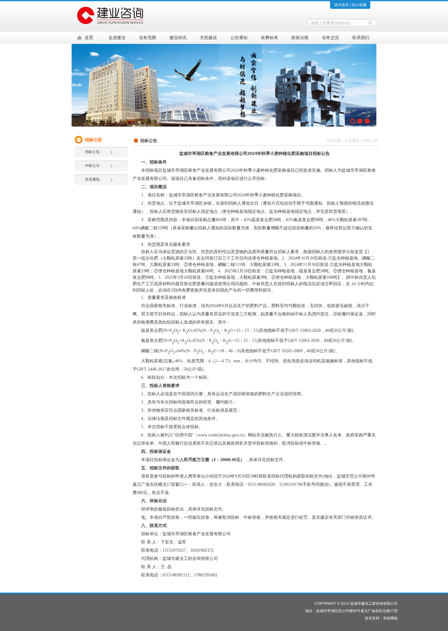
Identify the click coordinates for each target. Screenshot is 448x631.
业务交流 (330, 37)
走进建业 (117, 37)
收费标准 (269, 37)
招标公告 (92, 152)
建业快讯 (178, 37)
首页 (89, 37)
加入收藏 (359, 5)
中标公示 (92, 165)
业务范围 (147, 37)
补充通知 (92, 179)
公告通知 (238, 37)
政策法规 (299, 37)
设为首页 (341, 5)
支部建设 (208, 37)
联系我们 (360, 37)
